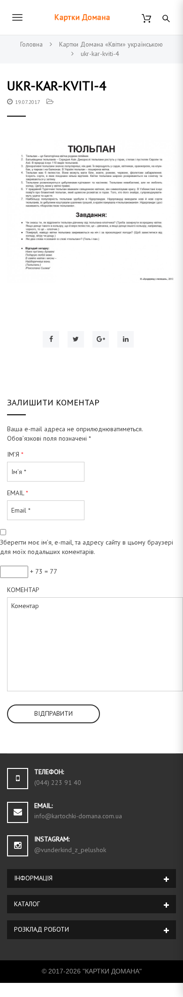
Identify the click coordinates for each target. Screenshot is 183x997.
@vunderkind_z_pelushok (70, 850)
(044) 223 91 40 (57, 782)
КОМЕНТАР (23, 590)
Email (17, 493)
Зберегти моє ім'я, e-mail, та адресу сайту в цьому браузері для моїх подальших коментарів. (86, 547)
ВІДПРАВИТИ (53, 713)
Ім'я (15, 454)
